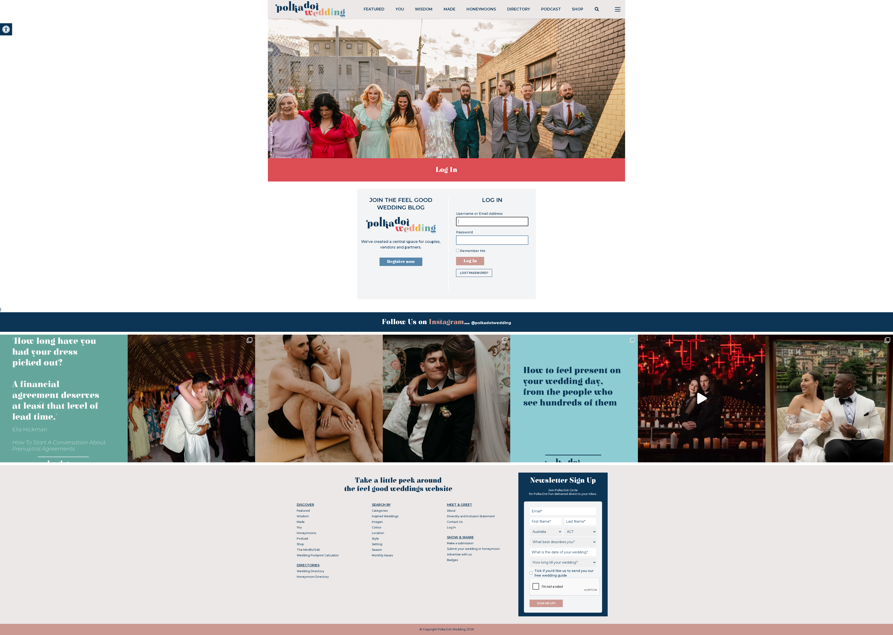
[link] (6, 29)
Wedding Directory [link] (310, 571)
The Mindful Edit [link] (308, 549)
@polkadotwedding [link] (491, 323)
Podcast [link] (551, 9)
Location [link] (378, 533)
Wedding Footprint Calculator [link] (318, 555)
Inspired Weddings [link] (385, 516)
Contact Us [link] (455, 522)
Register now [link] (401, 261)
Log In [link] (451, 527)
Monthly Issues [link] (382, 555)
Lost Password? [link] (474, 273)
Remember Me (472, 251)
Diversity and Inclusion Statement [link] (471, 516)
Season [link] (377, 549)
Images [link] (377, 522)
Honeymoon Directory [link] (313, 576)
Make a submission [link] (460, 543)
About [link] (451, 510)
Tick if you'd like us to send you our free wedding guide (563, 573)
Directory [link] (518, 9)
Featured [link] (374, 9)
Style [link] (375, 538)
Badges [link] (452, 560)
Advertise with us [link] (459, 554)
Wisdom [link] (424, 9)
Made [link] (449, 9)
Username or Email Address (479, 214)
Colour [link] (376, 527)
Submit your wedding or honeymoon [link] (473, 549)
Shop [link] (577, 9)
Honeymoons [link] (481, 9)
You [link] (400, 9)
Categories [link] (380, 510)
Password (464, 232)
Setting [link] (377, 544)
